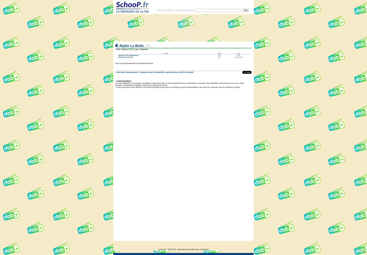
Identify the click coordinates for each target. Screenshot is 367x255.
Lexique (186, 34)
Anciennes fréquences (186, 29)
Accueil (186, 15)
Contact (186, 40)
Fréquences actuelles (186, 32)
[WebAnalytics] (248, 245)
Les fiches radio (186, 24)
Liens (186, 37)
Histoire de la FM (186, 21)
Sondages (186, 26)
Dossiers (186, 18)
